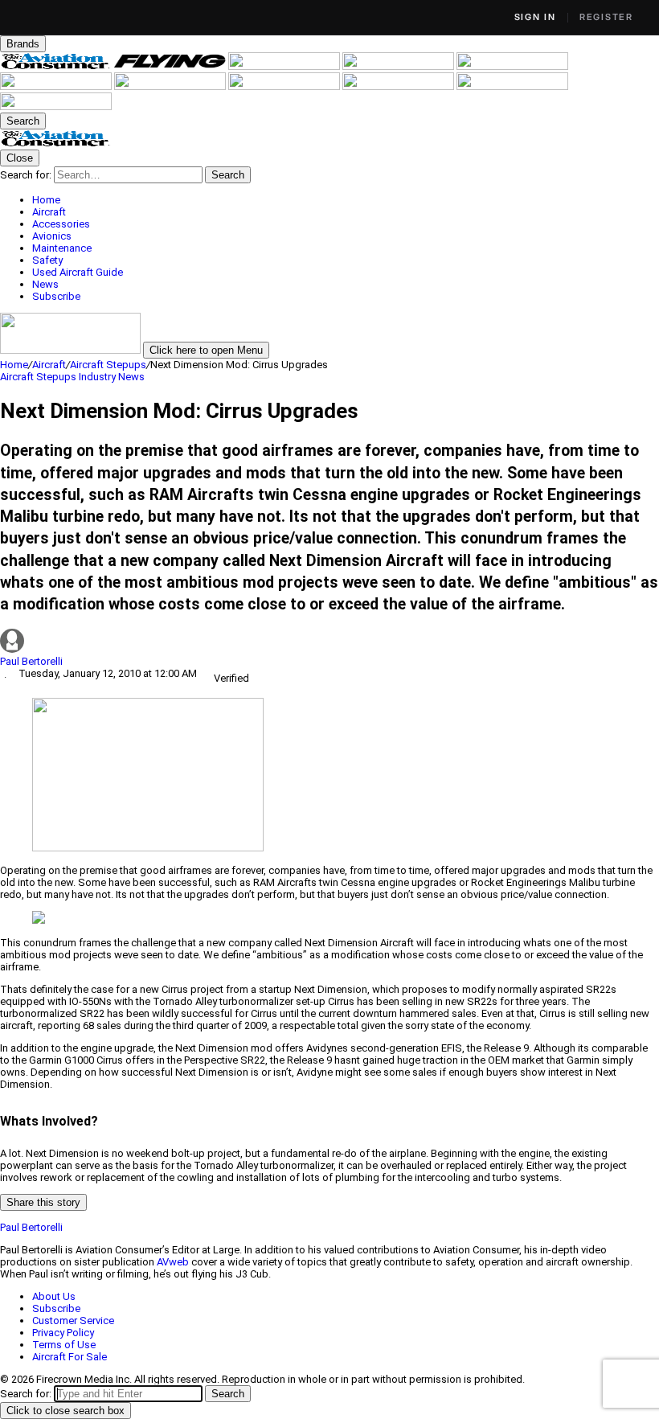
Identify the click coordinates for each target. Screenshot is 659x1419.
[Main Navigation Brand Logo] (56, 143)
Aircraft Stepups (108, 365)
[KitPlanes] (171, 86)
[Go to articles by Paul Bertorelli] (329, 642)
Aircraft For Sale (69, 1357)
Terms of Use (64, 1345)
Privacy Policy (63, 1333)
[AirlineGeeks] (285, 66)
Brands (22, 44)
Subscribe (56, 1308)
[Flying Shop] (56, 106)
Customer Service (73, 1320)
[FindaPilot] (512, 86)
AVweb (173, 1262)
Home (14, 365)
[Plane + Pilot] (285, 86)
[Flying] (171, 66)
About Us (54, 1296)
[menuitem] (345, 200)
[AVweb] (399, 66)
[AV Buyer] (57, 86)
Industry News (112, 377)
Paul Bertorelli (31, 661)
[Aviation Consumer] (57, 66)
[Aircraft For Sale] (512, 66)
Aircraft (49, 365)
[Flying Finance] (399, 86)
